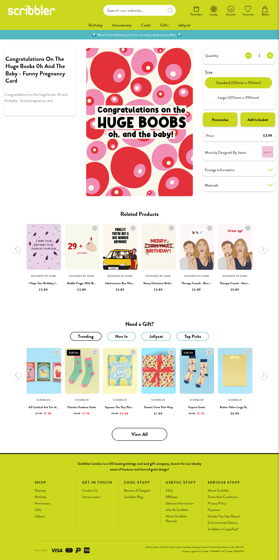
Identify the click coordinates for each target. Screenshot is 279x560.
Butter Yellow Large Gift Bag (237, 407)
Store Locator (91, 497)
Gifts (164, 25)
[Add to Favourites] (56, 228)
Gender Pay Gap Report (224, 516)
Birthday (95, 25)
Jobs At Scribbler (177, 509)
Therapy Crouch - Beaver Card (200, 283)
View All (139, 434)
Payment (214, 509)
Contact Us (90, 490)
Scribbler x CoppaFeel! (223, 529)
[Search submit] (170, 10)
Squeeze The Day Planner (120, 407)
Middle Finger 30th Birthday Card (87, 283)
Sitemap (40, 490)
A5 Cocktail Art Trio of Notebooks (49, 407)
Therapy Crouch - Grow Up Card (239, 283)
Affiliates (171, 497)
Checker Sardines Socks (81, 407)
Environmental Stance (222, 522)
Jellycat (184, 25)
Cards (146, 25)
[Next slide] (263, 249)
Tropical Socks (196, 407)
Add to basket (257, 119)
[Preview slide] (16, 249)
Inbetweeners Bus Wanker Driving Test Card (131, 283)
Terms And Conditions (223, 497)
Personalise (220, 119)
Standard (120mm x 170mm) (238, 83)
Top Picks (192, 336)
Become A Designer (137, 490)
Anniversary (122, 25)
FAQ (169, 490)
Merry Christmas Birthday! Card (162, 283)
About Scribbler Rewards (176, 518)
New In (121, 336)
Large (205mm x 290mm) (238, 97)
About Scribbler (218, 490)
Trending (86, 336)
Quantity (211, 55)
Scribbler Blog (133, 497)
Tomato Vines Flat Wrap (158, 407)
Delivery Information (180, 503)
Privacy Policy (217, 503)
